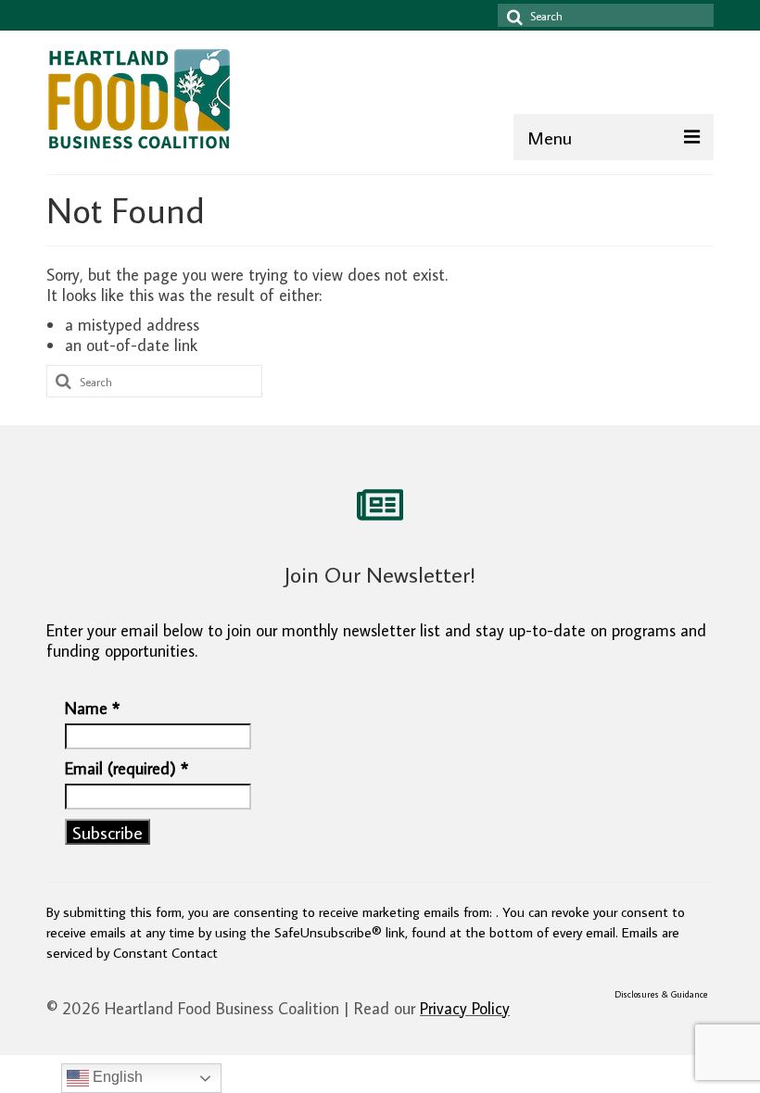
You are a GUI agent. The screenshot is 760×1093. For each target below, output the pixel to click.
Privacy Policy (465, 1008)
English (116, 1077)
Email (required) (126, 769)
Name (92, 708)
